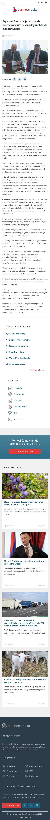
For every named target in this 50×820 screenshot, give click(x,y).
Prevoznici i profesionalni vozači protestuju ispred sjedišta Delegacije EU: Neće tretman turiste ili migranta (24, 623)
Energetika (18, 394)
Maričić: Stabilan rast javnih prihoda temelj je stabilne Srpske (25, 562)
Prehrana (17, 419)
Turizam (17, 400)
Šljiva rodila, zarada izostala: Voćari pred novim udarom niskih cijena (23, 503)
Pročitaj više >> (37, 370)
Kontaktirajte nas (12, 805)
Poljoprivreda (20, 406)
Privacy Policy (25, 817)
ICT (15, 413)
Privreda (17, 388)
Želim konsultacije (25, 451)
